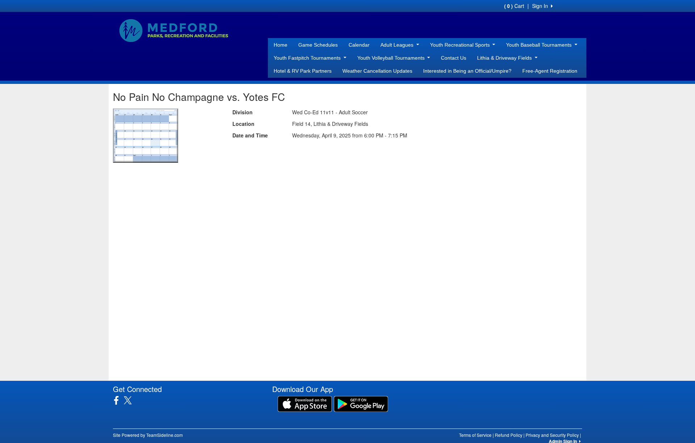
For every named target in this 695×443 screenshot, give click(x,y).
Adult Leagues (397, 45)
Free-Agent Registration (549, 71)
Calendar (359, 45)
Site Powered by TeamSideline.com (148, 435)
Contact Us (453, 58)
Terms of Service (475, 435)
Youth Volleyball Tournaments (391, 58)
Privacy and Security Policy (552, 435)
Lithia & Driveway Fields (505, 58)
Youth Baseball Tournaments (539, 45)
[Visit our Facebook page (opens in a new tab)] (119, 400)
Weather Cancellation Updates (377, 71)
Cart (514, 5)
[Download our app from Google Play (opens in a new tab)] (361, 403)
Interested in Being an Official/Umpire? (467, 71)
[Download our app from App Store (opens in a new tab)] (305, 403)
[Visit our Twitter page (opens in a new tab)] (130, 400)
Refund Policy (508, 435)
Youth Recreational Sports (460, 45)
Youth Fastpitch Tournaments (308, 58)
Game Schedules (318, 45)
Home (280, 45)
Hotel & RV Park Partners (303, 71)
